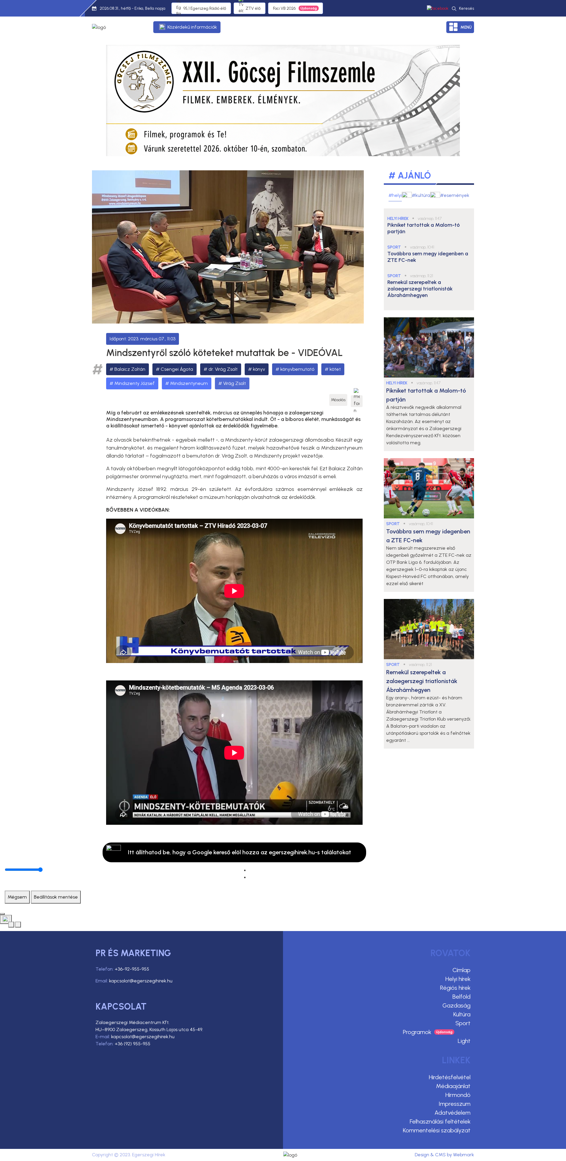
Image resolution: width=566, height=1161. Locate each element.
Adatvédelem (452, 1112)
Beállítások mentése (56, 897)
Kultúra (461, 1014)
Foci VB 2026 (284, 8)
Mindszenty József (134, 383)
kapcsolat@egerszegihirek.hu (140, 981)
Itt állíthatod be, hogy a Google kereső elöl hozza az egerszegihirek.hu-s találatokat (239, 852)
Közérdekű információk (192, 27)
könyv (259, 369)
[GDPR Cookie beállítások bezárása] (2, 914)
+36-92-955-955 (132, 969)
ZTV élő (253, 8)
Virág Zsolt (234, 383)
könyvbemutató (297, 369)
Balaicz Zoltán (129, 369)
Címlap (461, 970)
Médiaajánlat (453, 1086)
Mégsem (17, 897)
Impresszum (454, 1103)
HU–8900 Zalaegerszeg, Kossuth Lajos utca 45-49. (149, 1029)
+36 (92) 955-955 (132, 1043)
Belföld (461, 996)
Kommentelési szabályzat (436, 1130)
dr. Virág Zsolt (223, 369)
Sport (462, 1023)
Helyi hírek (457, 978)
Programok (417, 1032)
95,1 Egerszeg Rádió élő (204, 8)
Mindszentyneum (189, 383)
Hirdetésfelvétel (449, 1077)
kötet (335, 369)
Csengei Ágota (177, 369)
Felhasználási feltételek (440, 1121)
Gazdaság (456, 1005)
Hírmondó (457, 1094)
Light (464, 1040)
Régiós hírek (455, 987)
